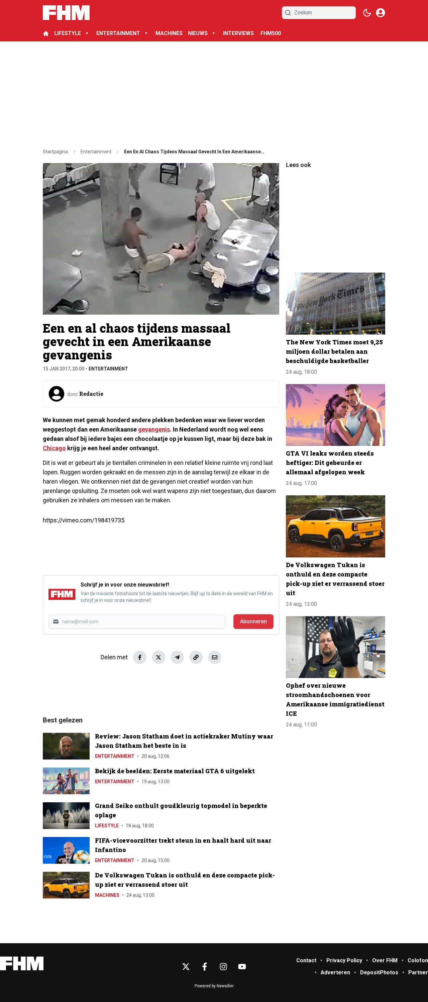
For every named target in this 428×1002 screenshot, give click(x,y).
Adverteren (335, 972)
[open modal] (380, 12)
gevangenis (154, 429)
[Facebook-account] (205, 967)
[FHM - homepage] (66, 12)
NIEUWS (198, 33)
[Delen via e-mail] (214, 657)
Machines (107, 895)
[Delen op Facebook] (139, 657)
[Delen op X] (158, 657)
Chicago (54, 448)
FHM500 (270, 33)
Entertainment (108, 368)
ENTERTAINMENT (118, 33)
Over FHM (385, 960)
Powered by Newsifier (214, 986)
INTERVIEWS (239, 33)
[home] (46, 33)
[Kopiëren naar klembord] (196, 657)
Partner (418, 972)
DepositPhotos (379, 972)
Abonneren (253, 621)
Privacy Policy (344, 960)
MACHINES (169, 33)
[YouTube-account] (242, 967)
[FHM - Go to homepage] (21, 963)
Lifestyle (107, 825)
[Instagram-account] (223, 967)
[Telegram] (177, 657)
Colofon (418, 960)
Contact (306, 960)
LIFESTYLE (67, 33)
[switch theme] (367, 12)
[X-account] (186, 967)
